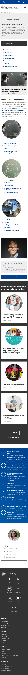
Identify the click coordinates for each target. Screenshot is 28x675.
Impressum (4, 634)
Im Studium (7, 182)
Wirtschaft (4, 627)
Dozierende (7, 227)
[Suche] (23, 2)
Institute (6, 222)
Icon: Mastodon (18, 588)
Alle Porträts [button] (14, 277)
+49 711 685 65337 (11, 554)
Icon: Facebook (9, 579)
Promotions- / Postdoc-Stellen (9, 655)
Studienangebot (8, 185)
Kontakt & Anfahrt (6, 649)
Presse (3, 651)
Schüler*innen (9, 55)
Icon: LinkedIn (18, 598)
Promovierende (9, 61)
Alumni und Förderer (6, 625)
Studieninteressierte (11, 50)
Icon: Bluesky (9, 588)
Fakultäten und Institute (7, 666)
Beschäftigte (4, 623)
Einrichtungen (5, 668)
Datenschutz (4, 636)
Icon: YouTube (10, 598)
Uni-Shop (3, 657)
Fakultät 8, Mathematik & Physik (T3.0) (1, 12)
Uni (2, 1)
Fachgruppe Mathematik (11, 192)
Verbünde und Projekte (10, 146)
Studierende (8, 52)
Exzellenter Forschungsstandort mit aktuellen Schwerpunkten (14, 90)
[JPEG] (14, 248)
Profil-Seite (9, 551)
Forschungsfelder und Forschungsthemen (10, 152)
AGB (2, 642)
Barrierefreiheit (5, 638)
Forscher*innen (9, 58)
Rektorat (3, 664)
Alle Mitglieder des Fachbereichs (13, 225)
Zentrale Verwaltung (6, 670)
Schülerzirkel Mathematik (11, 230)
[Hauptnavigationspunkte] (25, 7)
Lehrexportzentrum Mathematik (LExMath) (13, 188)
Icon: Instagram (18, 579)
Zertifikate (4, 640)
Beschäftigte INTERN (11, 66)
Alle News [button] (14, 432)
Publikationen (8, 149)
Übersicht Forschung (10, 143)
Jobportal (3, 653)
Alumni (7, 63)
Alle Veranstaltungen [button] (14, 437)
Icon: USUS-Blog (14, 607)
